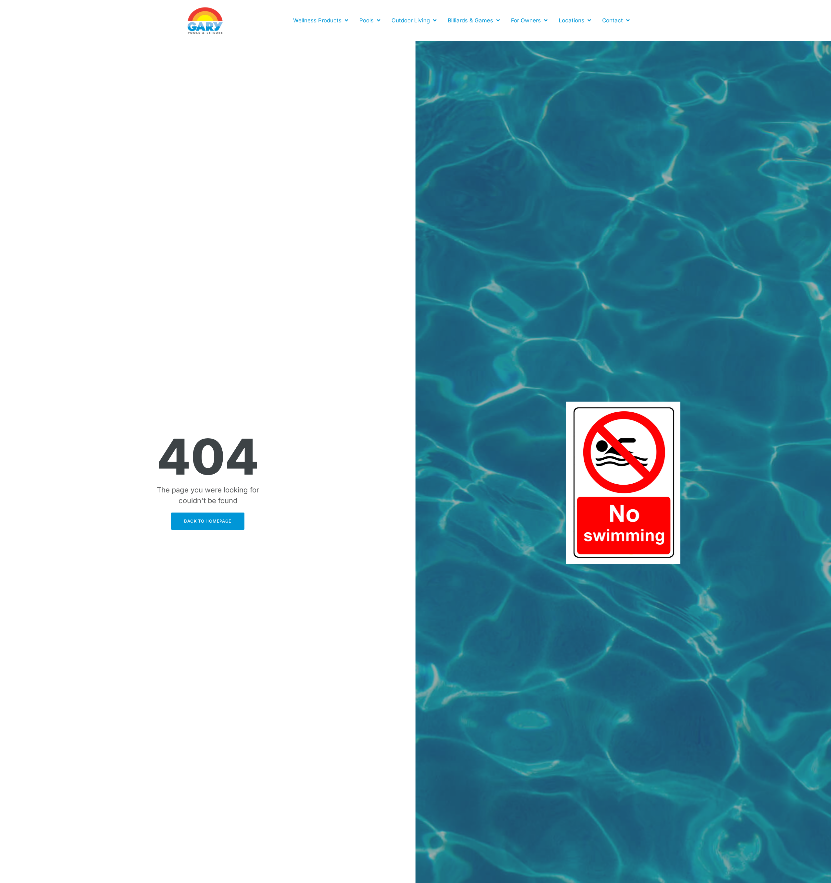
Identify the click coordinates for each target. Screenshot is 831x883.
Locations (571, 20)
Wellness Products (317, 20)
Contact (612, 20)
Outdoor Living (410, 20)
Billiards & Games (470, 20)
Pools (366, 20)
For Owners (526, 20)
